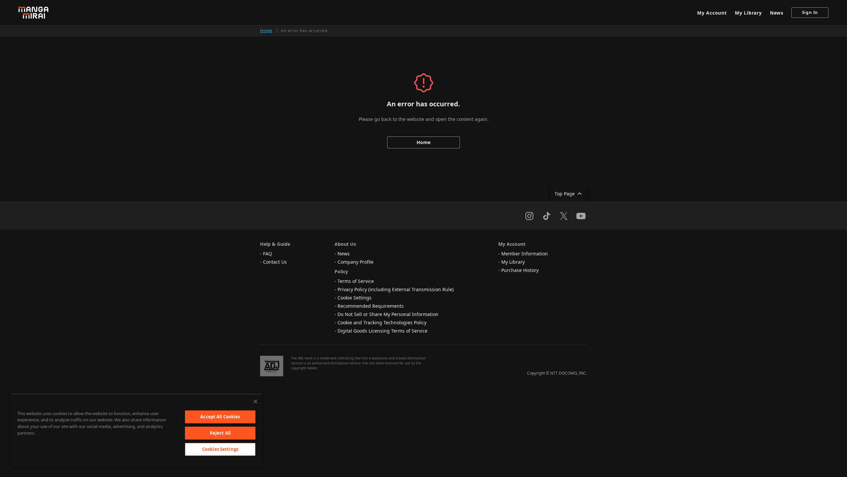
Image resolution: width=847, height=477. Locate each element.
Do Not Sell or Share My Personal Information (387, 314)
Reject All (220, 433)
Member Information (524, 253)
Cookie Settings (354, 297)
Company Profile (355, 262)
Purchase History (520, 270)
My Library (748, 13)
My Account (712, 13)
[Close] (255, 401)
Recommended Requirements (370, 306)
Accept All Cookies (220, 417)
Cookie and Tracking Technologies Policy (381, 322)
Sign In (810, 12)
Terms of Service (355, 281)
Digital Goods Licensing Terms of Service (382, 331)
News (776, 13)
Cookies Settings (220, 449)
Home (266, 30)
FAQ (267, 253)
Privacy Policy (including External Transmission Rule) (395, 289)
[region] (136, 430)
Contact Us (275, 262)
